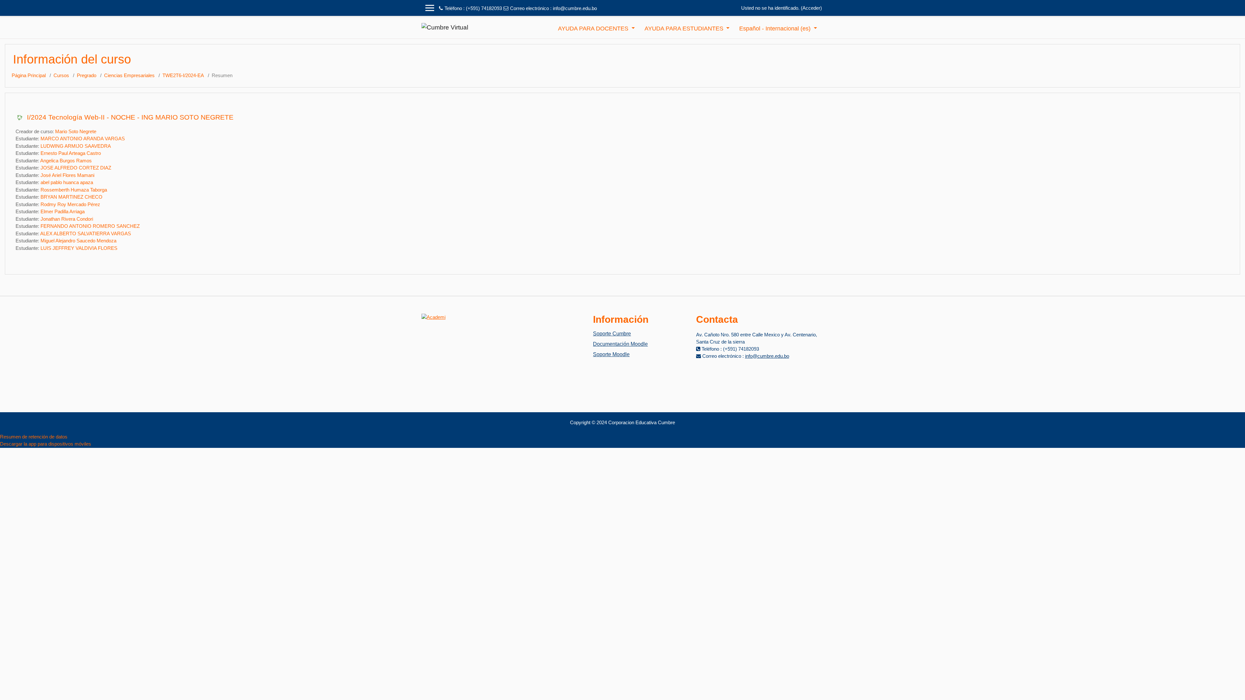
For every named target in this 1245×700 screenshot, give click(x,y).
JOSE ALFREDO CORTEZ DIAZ (76, 167)
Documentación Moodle (620, 344)
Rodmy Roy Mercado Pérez (70, 204)
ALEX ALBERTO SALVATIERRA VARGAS (85, 233)
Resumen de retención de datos (33, 436)
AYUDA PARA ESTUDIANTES (685, 28)
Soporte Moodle (611, 354)
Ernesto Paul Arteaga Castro (71, 153)
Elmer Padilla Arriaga (63, 211)
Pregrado (86, 75)
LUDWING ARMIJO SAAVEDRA (76, 146)
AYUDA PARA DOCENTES (594, 28)
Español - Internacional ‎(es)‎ (775, 28)
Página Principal (29, 75)
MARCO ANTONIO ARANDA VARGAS (83, 138)
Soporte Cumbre (612, 333)
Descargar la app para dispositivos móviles (45, 444)
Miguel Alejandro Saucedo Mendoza (78, 240)
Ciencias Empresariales (129, 75)
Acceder (811, 8)
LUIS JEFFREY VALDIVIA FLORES (79, 248)
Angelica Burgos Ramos (66, 160)
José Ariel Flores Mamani (67, 175)
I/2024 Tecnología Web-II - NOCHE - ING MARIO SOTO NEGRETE (130, 117)
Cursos (61, 75)
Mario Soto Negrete (75, 131)
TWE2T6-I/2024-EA (183, 75)
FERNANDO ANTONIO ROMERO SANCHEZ (90, 226)
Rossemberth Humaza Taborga (74, 189)
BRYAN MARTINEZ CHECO (71, 197)
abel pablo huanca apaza (67, 182)
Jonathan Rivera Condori (67, 219)
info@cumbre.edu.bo (575, 8)
